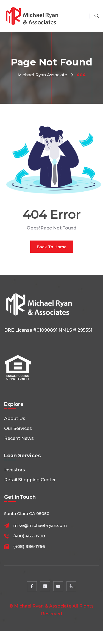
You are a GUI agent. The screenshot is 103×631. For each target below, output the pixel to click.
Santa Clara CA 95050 (26, 513)
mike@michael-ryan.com (40, 525)
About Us (14, 418)
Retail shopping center (30, 479)
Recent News (19, 438)
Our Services (18, 428)
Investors (14, 469)
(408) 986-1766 (29, 546)
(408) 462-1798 (29, 536)
